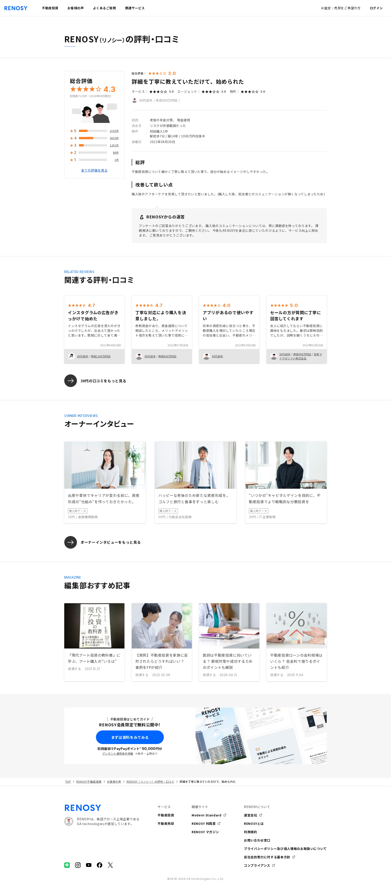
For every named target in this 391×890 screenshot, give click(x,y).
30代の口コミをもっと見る (103, 380)
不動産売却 (165, 823)
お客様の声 (114, 781)
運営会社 (250, 815)
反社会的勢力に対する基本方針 (267, 857)
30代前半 (146, 100)
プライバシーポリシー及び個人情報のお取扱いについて (285, 848)
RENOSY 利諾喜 (204, 823)
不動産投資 (165, 815)
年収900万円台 (302, 354)
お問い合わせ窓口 (257, 840)
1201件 (114, 145)
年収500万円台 (167, 100)
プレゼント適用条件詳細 (117, 753)
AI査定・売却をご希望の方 (340, 8)
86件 (116, 153)
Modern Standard (207, 815)
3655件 (114, 138)
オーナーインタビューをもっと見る (111, 542)
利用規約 (250, 832)
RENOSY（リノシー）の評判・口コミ (150, 781)
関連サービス (135, 8)
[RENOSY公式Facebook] (99, 865)
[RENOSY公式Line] (67, 865)
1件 (116, 160)
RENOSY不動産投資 (88, 781)
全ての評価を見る (94, 170)
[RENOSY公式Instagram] (78, 865)
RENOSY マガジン (205, 832)
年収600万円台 (167, 356)
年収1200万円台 (101, 356)
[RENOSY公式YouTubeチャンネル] (88, 865)
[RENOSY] (101, 807)
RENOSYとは (254, 823)
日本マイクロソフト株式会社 (300, 356)
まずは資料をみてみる (130, 737)
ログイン (376, 8)
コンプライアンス (257, 865)
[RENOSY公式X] (110, 865)
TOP (68, 781)
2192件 (114, 131)
